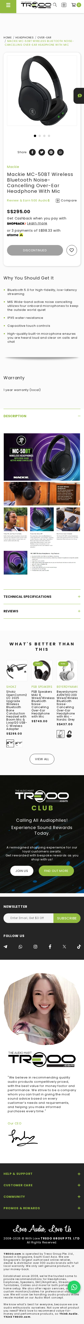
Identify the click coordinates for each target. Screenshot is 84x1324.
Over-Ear (44, 37)
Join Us (21, 871)
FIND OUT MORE (56, 871)
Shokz (11, 687)
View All (42, 759)
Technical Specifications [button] (27, 596)
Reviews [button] (11, 611)
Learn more (37, 223)
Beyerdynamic (68, 687)
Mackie (13, 166)
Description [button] (15, 416)
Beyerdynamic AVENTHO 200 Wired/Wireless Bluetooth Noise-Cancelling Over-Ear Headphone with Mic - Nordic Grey (68, 706)
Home (8, 37)
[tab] (42, 416)
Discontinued (35, 250)
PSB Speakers (42, 687)
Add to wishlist (71, 250)
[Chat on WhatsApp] (74, 1287)
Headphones (24, 37)
